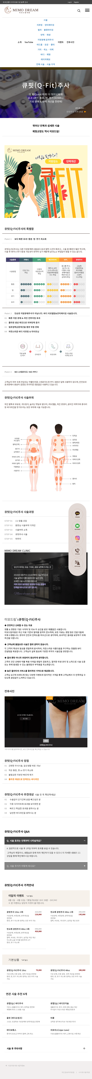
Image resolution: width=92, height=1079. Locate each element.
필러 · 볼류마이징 (45, 29)
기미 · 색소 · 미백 (46, 49)
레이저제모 (45, 59)
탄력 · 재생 (45, 34)
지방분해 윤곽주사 (46, 39)
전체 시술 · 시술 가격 (45, 64)
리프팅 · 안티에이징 (45, 24)
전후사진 (70, 42)
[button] (79, 11)
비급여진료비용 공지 (10, 2)
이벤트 (61, 42)
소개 (20, 42)
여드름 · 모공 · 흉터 (46, 44)
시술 (45, 19)
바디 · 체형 (45, 54)
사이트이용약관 (84, 1072)
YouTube (29, 42)
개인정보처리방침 (68, 1072)
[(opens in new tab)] (46, 456)
